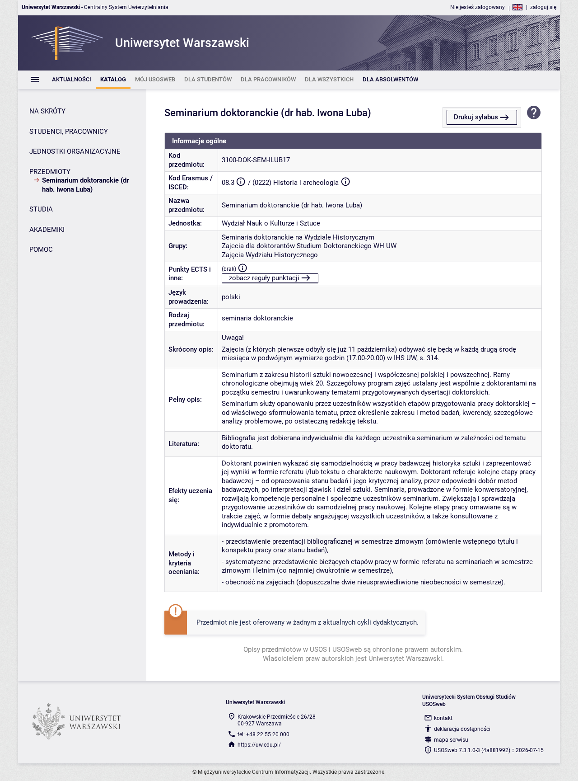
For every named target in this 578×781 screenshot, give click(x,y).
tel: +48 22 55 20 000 (263, 734)
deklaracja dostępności (462, 729)
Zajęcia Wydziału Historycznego (270, 255)
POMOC (41, 249)
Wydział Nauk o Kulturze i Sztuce (271, 223)
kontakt (443, 718)
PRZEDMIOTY (49, 172)
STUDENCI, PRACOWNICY (68, 131)
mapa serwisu (451, 740)
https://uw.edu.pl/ (259, 745)
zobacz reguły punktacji (264, 278)
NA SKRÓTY (47, 111)
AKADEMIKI (47, 230)
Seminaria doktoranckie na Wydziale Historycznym (298, 237)
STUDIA (41, 209)
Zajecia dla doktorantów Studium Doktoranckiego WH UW (309, 246)
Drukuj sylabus (476, 117)
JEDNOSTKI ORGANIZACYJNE (75, 151)
